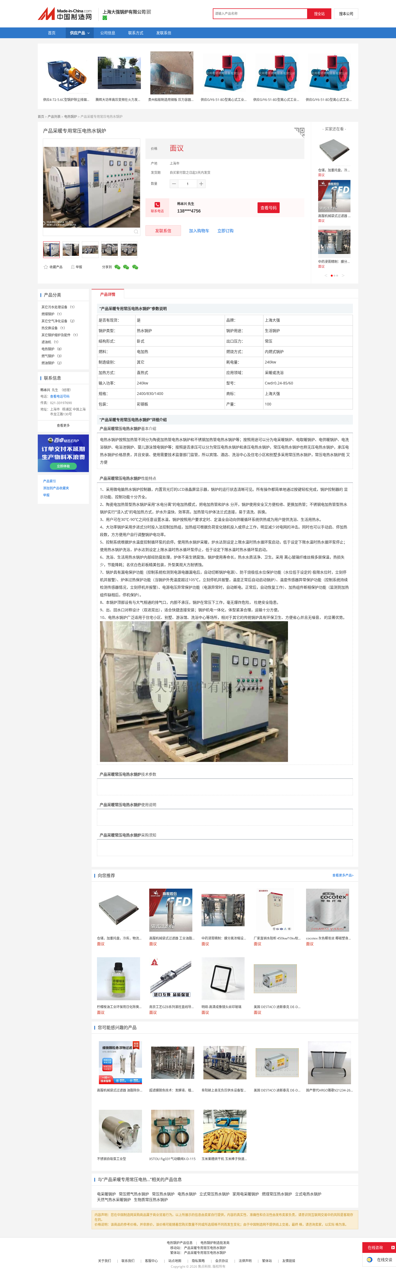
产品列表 (54, 116)
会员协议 (221, 1261)
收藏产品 (55, 267)
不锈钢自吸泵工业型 (111, 1159)
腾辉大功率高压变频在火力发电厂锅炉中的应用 (130, 99)
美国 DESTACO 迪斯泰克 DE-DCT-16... (281, 1090)
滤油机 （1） (50, 342)
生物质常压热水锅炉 (151, 1199)
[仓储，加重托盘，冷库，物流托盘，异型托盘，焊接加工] (334, 150)
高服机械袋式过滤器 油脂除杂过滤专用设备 (128, 1090)
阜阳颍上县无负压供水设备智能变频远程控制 (234, 1090)
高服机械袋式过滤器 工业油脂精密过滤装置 (349, 216)
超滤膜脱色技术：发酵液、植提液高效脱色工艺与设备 (188, 1090)
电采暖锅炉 (106, 1193)
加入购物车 (199, 230)
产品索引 (49, 481)
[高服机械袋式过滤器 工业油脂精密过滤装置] (334, 196)
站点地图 (174, 1261)
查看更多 (63, 425)
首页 (41, 116)
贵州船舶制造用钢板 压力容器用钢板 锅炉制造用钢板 (186, 99)
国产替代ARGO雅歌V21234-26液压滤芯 (334, 1090)
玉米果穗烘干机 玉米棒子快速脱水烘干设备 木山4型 (239, 1159)
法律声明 (245, 1261)
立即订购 (225, 230)
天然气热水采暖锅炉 (114, 1199)
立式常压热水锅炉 (214, 1193)
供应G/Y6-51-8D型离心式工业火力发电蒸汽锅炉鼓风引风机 (243, 99)
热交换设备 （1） (54, 328)
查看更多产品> (343, 875)
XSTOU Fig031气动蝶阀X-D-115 (172, 1159)
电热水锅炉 (187, 1193)
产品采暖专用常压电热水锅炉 (205, 1248)
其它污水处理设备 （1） (59, 307)
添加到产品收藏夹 (56, 488)
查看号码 (268, 207)
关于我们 (104, 1261)
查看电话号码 (60, 396)
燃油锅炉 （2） (52, 363)
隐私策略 (198, 1261)
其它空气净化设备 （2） (59, 321)
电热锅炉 (70, 116)
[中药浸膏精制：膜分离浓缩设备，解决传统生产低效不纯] (334, 242)
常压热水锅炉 (163, 1193)
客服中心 (151, 1261)
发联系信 (163, 230)
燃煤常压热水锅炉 (277, 1193)
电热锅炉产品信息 (180, 1243)
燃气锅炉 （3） (52, 356)
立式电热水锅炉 (308, 1193)
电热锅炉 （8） (52, 349)
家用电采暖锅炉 (245, 1193)
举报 (79, 267)
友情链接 (288, 1261)
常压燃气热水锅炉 (134, 1193)
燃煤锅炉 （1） (52, 314)
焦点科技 (204, 1266)
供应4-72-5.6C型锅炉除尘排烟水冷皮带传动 (74, 99)
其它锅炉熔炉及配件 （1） (60, 335)
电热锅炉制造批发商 (215, 1243)
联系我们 (127, 1261)
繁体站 (267, 1261)
